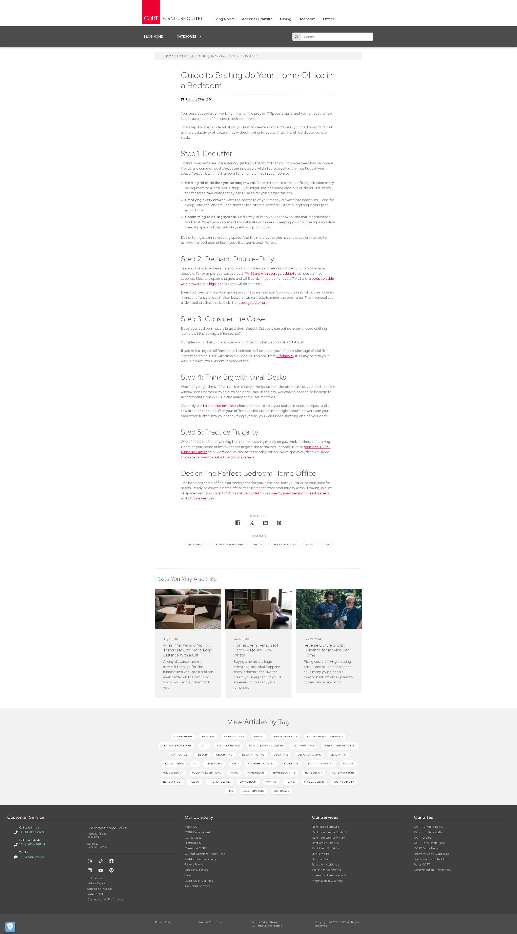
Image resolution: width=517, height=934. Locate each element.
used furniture (253, 790)
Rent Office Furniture (326, 843)
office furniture (284, 544)
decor (202, 754)
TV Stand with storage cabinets (270, 273)
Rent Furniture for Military (329, 837)
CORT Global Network (428, 848)
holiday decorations (206, 772)
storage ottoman (253, 302)
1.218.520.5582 (31, 857)
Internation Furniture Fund (329, 875)
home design (314, 772)
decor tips (281, 754)
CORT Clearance (228, 745)
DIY (195, 763)
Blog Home (153, 36)
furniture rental (320, 763)
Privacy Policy (163, 922)
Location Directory (197, 870)
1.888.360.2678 (32, 832)
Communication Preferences (105, 899)
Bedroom (307, 19)
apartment (195, 544)
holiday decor (172, 772)
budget (259, 736)
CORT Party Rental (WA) (429, 843)
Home (169, 56)
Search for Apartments (326, 870)
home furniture (343, 772)
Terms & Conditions (210, 922)
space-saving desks (206, 457)
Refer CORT (95, 894)
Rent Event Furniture (325, 848)
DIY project (214, 763)
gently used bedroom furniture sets (301, 493)
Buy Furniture (321, 854)
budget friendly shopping (325, 736)
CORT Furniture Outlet (429, 832)
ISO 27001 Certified (198, 886)
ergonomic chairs (241, 457)
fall (235, 763)
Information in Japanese (327, 880)
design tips (338, 754)
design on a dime (309, 754)
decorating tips (253, 754)
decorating (224, 754)
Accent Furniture (257, 19)
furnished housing (261, 763)
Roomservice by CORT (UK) (431, 854)
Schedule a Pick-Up (99, 889)
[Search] (297, 37)
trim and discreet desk (218, 405)
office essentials (201, 498)
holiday (348, 763)
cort (204, 745)
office (257, 544)
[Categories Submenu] (200, 36)
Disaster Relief (321, 859)
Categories (187, 36)
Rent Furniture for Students (330, 832)
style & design (314, 781)
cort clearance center (266, 745)
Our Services (193, 837)
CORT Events (422, 837)
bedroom (208, 736)
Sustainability (193, 843)
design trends (173, 763)
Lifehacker (284, 356)
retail (310, 544)
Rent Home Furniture (325, 826)
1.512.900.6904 (32, 844)
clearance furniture (228, 544)
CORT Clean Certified (199, 880)
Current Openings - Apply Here (205, 854)
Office (329, 19)
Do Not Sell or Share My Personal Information (266, 924)
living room (248, 781)
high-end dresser (223, 284)
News (188, 875)
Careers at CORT (196, 848)
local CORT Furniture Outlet (236, 493)
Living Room (223, 19)
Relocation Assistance (325, 864)
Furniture (291, 763)
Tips (180, 56)
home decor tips (284, 772)
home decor (255, 772)
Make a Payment (97, 883)
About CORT (193, 826)
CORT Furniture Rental (428, 826)
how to (194, 781)
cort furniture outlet (340, 745)
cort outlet (180, 754)
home (234, 772)
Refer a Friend (194, 864)
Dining (285, 19)
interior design (219, 781)
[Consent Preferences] (10, 927)
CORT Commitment (197, 832)
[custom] (89, 861)
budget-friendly (285, 736)
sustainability (344, 781)
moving (271, 781)
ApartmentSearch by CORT (431, 859)
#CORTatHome (183, 736)
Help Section (95, 878)
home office (171, 781)
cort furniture (303, 745)
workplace (281, 790)
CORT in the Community (200, 859)
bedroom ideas (234, 736)
